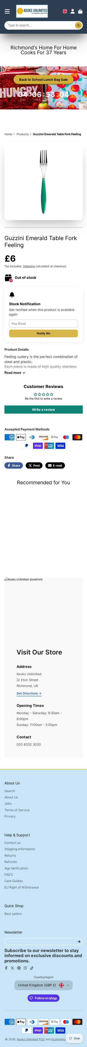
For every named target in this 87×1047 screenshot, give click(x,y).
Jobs (8, 803)
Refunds (10, 862)
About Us (11, 797)
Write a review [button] (43, 410)
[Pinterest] (19, 968)
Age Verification (16, 868)
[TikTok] (32, 968)
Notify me (43, 333)
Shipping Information (19, 849)
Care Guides (13, 881)
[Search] (78, 25)
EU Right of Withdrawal (21, 887)
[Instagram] (25, 968)
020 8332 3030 (29, 744)
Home (8, 134)
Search (9, 791)
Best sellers (13, 914)
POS (42, 1039)
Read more (12, 372)
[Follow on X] (12, 968)
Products (23, 134)
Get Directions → (29, 693)
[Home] (32, 11)
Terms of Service (17, 810)
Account (72, 11)
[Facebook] (6, 968)
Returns (10, 855)
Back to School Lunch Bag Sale (43, 80)
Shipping (29, 266)
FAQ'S (8, 875)
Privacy (10, 816)
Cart (80, 11)
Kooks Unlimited (27, 1039)
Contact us (12, 843)
